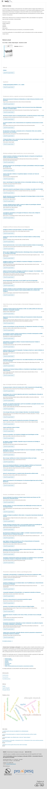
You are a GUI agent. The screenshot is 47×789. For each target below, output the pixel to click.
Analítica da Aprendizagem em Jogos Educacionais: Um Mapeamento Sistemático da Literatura (23, 326)
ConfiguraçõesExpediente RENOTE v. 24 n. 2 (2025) (13, 84)
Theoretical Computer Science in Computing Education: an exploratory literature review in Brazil (23, 115)
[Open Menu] (2, 1)
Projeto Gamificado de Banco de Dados (11, 427)
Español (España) (6, 688)
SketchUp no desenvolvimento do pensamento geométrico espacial (17, 599)
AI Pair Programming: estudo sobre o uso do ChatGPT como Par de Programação (20, 280)
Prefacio (4, 70)
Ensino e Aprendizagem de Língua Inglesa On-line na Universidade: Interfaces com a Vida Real (23, 182)
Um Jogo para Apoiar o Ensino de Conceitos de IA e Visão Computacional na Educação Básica (22, 387)
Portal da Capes (8, 658)
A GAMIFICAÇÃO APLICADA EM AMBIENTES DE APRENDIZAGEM (15, 731)
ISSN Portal (7, 664)
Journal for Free (8, 663)
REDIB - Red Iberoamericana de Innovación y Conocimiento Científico (19, 666)
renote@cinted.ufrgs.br (11, 764)
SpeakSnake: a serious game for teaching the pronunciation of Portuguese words (20, 420)
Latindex (6, 661)
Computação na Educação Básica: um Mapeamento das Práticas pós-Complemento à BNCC (22, 574)
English (4, 686)
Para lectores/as (5, 675)
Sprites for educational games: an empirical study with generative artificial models (20, 473)
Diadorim (7, 662)
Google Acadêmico (8, 659)
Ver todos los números (6, 641)
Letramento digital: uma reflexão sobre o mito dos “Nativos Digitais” (16, 737)
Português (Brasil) (6, 689)
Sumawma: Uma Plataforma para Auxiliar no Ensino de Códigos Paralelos (18, 606)
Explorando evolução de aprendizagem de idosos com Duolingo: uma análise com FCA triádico (23, 189)
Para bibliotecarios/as (6, 678)
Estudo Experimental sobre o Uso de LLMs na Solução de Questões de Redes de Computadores (23, 245)
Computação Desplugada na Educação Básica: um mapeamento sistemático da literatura (22, 592)
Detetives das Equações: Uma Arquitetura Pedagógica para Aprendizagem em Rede (20, 434)
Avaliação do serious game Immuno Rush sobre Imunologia (14, 744)
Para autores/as (5, 677)
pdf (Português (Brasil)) (9, 72)
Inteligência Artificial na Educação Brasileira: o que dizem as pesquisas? (18, 229)
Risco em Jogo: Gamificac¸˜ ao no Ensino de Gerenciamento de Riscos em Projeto (20, 458)
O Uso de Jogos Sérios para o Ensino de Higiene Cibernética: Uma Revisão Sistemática (21, 412)
